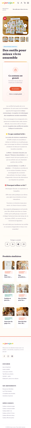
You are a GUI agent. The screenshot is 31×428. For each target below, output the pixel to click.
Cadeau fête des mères (8, 415)
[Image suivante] (25, 25)
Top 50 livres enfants (8, 374)
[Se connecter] (21, 2)
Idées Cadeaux (8, 403)
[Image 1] (5, 39)
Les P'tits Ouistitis (7, 391)
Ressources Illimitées (8, 389)
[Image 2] (11, 39)
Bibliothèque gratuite (10, 46)
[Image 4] (22, 39)
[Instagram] (8, 356)
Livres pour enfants (7, 371)
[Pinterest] (12, 356)
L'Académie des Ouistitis (9, 393)
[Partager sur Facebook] (7, 244)
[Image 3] (16, 39)
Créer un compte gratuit (15, 94)
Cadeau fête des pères (8, 418)
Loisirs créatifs (6, 369)
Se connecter (15, 89)
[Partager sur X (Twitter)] (13, 244)
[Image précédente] (5, 25)
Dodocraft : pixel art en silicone (10, 378)
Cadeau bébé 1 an (7, 411)
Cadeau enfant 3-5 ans (8, 413)
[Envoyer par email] (24, 244)
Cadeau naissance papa (9, 406)
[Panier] (24, 2)
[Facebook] (4, 356)
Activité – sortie (7, 376)
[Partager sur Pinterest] (18, 244)
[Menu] (28, 2)
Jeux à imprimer (7, 367)
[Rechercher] (18, 2)
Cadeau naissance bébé (9, 408)
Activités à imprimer (8, 396)
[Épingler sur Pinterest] (4, 18)
